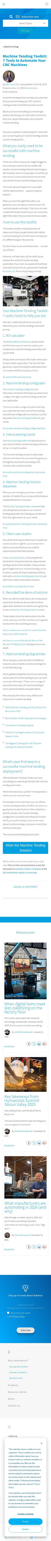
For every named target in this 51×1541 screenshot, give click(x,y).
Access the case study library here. (19, 586)
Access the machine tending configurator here (24, 428)
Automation (32, 88)
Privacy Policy (19, 1316)
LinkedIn (19, 868)
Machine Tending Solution (26, 418)
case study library (16, 557)
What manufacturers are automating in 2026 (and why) (25, 1207)
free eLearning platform (18, 440)
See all (25, 30)
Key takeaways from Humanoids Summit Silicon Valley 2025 (21, 1100)
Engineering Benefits (18, 1372)
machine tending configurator (20, 389)
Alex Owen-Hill (12, 84)
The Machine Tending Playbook (19, 725)
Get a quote (40, 1537)
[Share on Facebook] (29, 1044)
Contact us (14, 1405)
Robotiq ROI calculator (17, 341)
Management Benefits (18, 1366)
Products (13, 1385)
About (11, 1399)
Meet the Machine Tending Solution (25, 847)
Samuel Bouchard (22, 1235)
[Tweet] (34, 1044)
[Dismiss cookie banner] (41, 1443)
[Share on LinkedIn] (39, 1044)
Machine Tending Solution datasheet (24, 506)
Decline (25, 1529)
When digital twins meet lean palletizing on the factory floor (24, 1007)
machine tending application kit (27, 576)
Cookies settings (25, 1514)
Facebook (36, 868)
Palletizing (22, 996)
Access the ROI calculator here (17, 377)
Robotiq (12, 1436)
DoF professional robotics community (20, 872)
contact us (10, 271)
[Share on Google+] (44, 1044)
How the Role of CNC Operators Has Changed (25, 718)
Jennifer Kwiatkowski (24, 1032)
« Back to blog (11, 46)
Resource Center (17, 1392)
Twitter (27, 868)
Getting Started (16, 1378)
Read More (9, 1046)
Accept (25, 1521)
